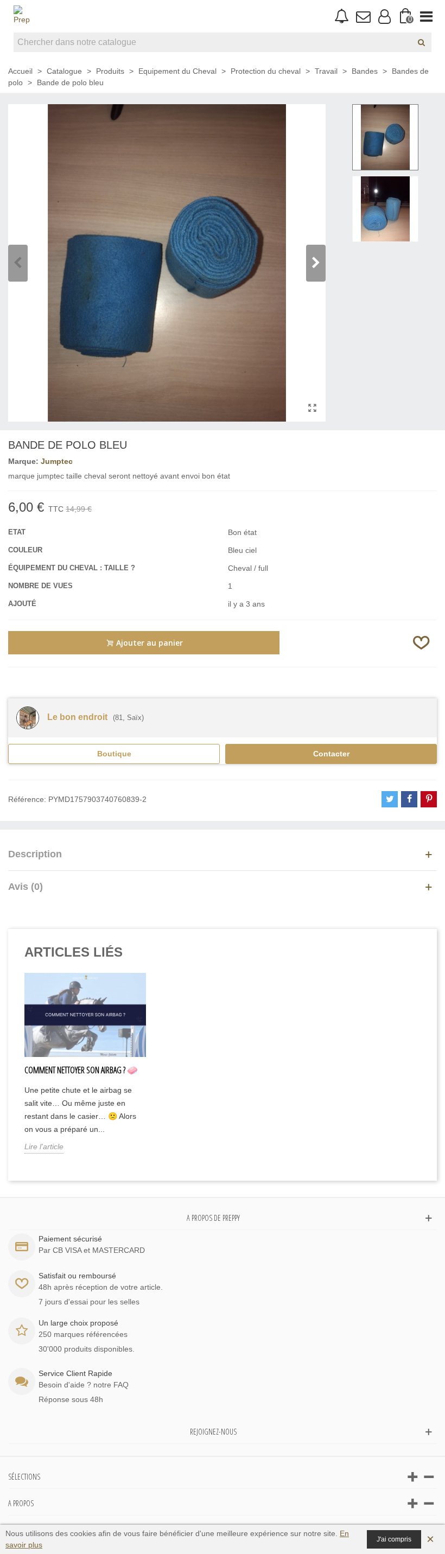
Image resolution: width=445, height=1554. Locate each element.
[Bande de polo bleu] (312, 408)
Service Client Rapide (75, 1373)
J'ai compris (394, 1539)
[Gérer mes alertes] (341, 16)
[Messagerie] (362, 16)
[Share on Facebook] (409, 799)
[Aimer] (421, 642)
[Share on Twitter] (390, 799)
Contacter (331, 753)
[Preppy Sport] (21, 16)
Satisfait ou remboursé (77, 1275)
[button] (316, 263)
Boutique (114, 753)
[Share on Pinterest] (429, 799)
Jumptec (57, 461)
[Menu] (426, 16)
